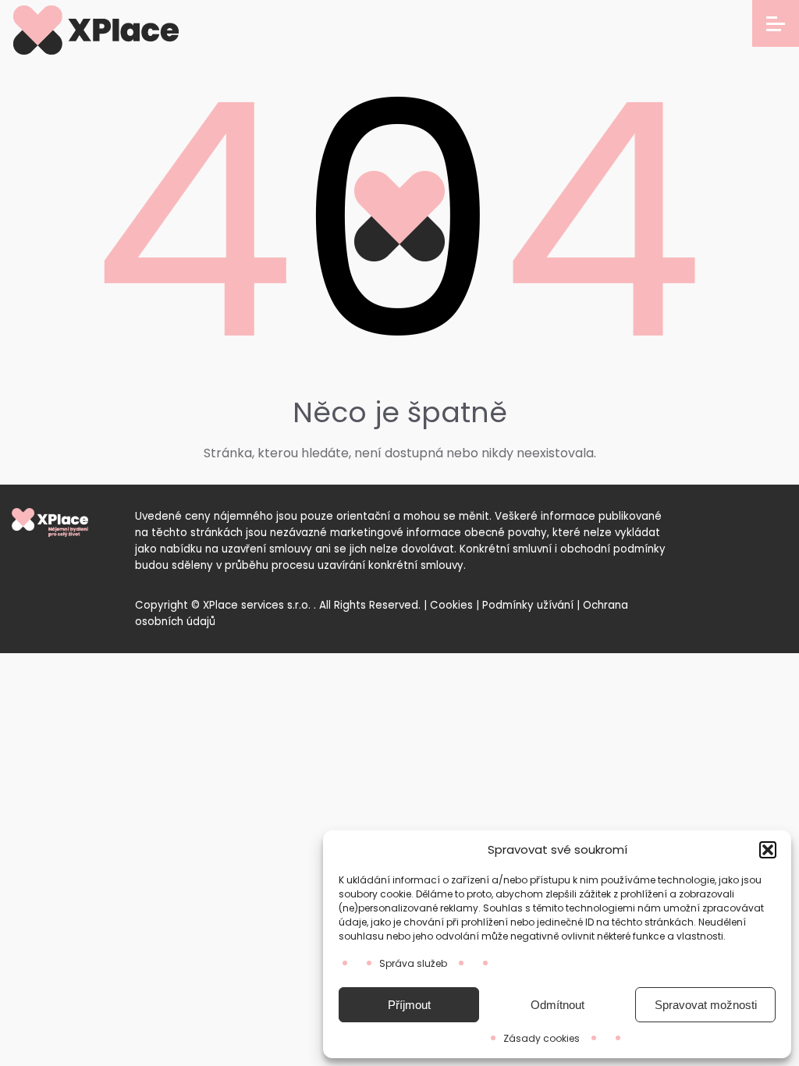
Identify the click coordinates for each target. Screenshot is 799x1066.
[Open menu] (775, 23)
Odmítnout (557, 1004)
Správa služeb (413, 963)
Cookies (451, 605)
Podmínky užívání (528, 605)
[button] (768, 850)
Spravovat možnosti (706, 1004)
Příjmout (409, 1004)
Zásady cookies (541, 1038)
